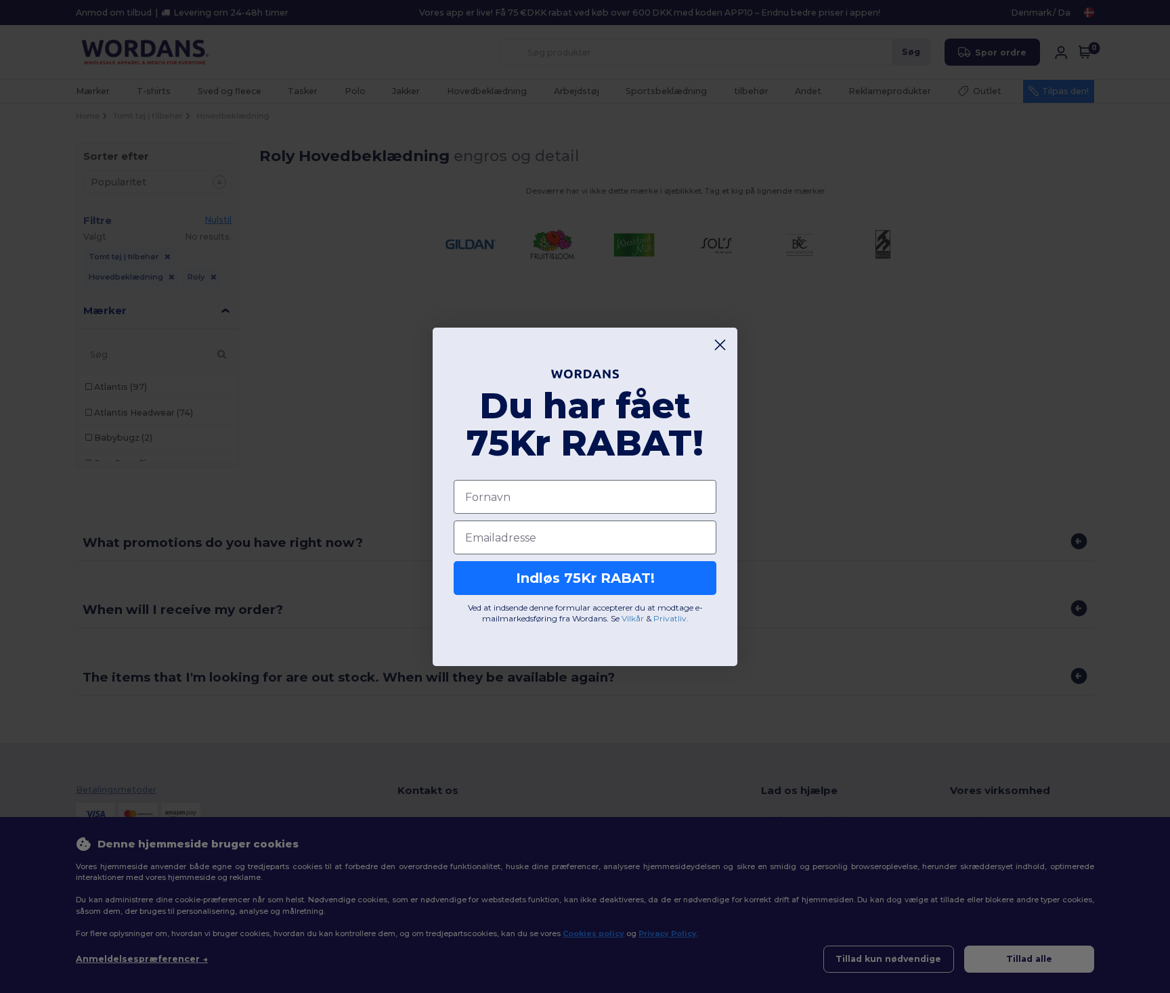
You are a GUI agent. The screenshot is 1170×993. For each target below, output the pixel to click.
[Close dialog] (720, 345)
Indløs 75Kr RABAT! (585, 578)
